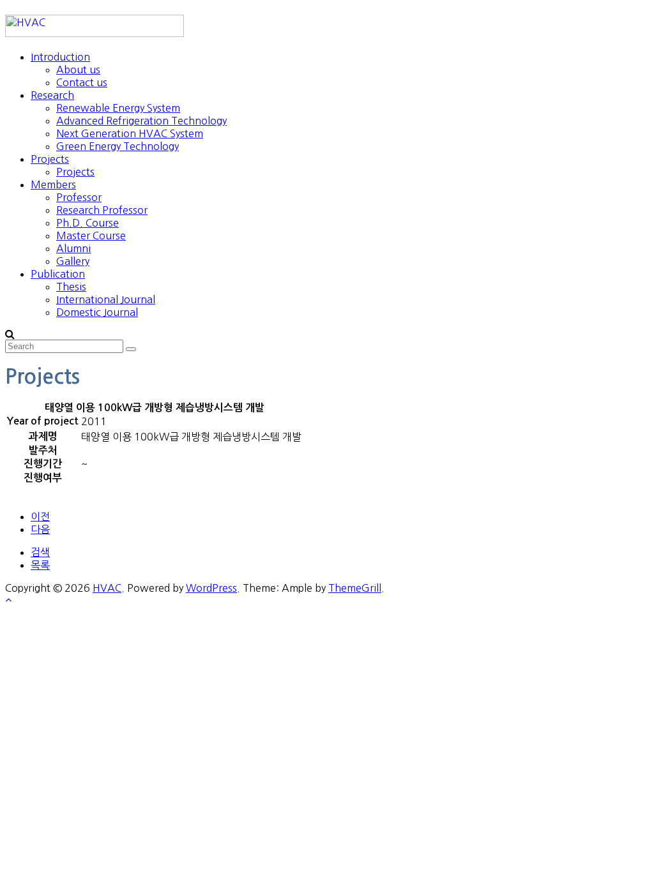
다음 (40, 529)
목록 (40, 565)
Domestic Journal (97, 312)
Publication (58, 274)
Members (53, 184)
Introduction (60, 57)
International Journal (105, 299)
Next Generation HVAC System (129, 133)
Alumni (73, 248)
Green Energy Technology (117, 146)
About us (78, 69)
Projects (50, 159)
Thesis (71, 287)
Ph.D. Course (87, 223)
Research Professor (102, 210)
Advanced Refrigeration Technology (141, 121)
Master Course (91, 235)
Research (52, 95)
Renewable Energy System (118, 108)
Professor (79, 197)
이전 (40, 516)
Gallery (72, 261)
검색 (40, 552)
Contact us (81, 82)
